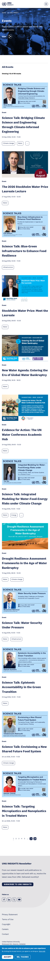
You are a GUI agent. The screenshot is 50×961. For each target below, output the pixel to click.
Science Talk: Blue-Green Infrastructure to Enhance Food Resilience (24, 250)
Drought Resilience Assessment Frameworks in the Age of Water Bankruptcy (24, 563)
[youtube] (19, 899)
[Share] (10, 36)
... (27, 143)
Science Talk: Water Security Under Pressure (22, 625)
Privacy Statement (10, 914)
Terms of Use (7, 919)
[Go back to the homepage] (7, 4)
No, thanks (23, 957)
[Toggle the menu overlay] (46, 4)
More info (42, 951)
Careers (5, 929)
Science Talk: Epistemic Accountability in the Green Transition (21, 687)
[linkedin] (9, 899)
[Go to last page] (35, 839)
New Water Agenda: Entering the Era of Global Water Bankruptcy (25, 372)
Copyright (6, 924)
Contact (5, 934)
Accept (7, 957)
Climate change (8, 143)
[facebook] (4, 899)
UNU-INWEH (14, 13)
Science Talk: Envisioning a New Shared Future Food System (24, 749)
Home (4, 13)
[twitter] (14, 899)
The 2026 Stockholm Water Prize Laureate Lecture (25, 189)
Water (20, 143)
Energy (13, 515)
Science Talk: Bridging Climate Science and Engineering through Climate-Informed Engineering (23, 125)
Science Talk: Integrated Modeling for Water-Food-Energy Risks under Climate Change (25, 498)
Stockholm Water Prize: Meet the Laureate (25, 313)
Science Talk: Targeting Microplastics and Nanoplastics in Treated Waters (24, 810)
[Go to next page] (31, 839)
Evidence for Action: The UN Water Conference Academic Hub (22, 434)
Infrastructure (8, 267)
